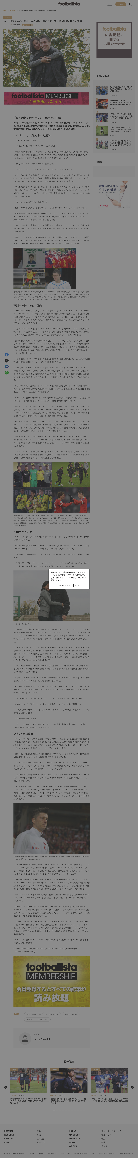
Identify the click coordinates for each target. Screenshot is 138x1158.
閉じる (77, 585)
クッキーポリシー (64, 585)
